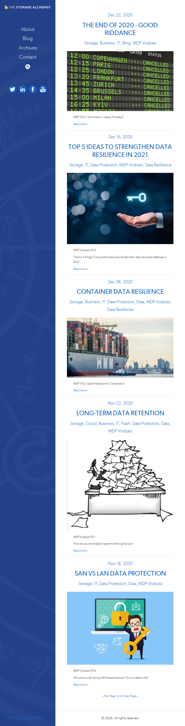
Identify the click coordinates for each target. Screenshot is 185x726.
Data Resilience (158, 165)
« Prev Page (109, 696)
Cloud (91, 424)
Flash (125, 424)
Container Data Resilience (120, 292)
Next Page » (131, 696)
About (27, 29)
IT (118, 43)
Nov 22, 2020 (120, 403)
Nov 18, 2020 (120, 564)
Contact (27, 57)
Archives (28, 47)
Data (140, 302)
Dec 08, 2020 (120, 282)
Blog (28, 38)
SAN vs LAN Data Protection (120, 574)
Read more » (80, 124)
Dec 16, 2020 (120, 137)
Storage (91, 43)
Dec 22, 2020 (120, 15)
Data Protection (103, 165)
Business (107, 43)
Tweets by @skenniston (25, 718)
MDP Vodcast (144, 43)
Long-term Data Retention (120, 413)
